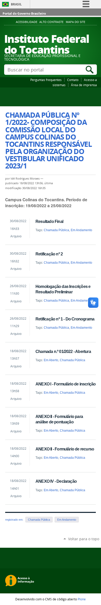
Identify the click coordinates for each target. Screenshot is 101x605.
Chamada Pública (56, 230)
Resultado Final (49, 221)
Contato (72, 80)
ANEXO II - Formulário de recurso (64, 449)
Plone (82, 599)
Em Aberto (51, 360)
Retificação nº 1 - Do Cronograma (64, 319)
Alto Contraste (51, 22)
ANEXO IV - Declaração (56, 481)
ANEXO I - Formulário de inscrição (65, 384)
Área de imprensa (84, 85)
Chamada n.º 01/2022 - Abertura (63, 351)
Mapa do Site (75, 22)
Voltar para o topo (83, 538)
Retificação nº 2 (49, 254)
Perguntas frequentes (46, 80)
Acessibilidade (26, 22)
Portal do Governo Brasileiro (24, 13)
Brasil (16, 4)
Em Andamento (81, 230)
